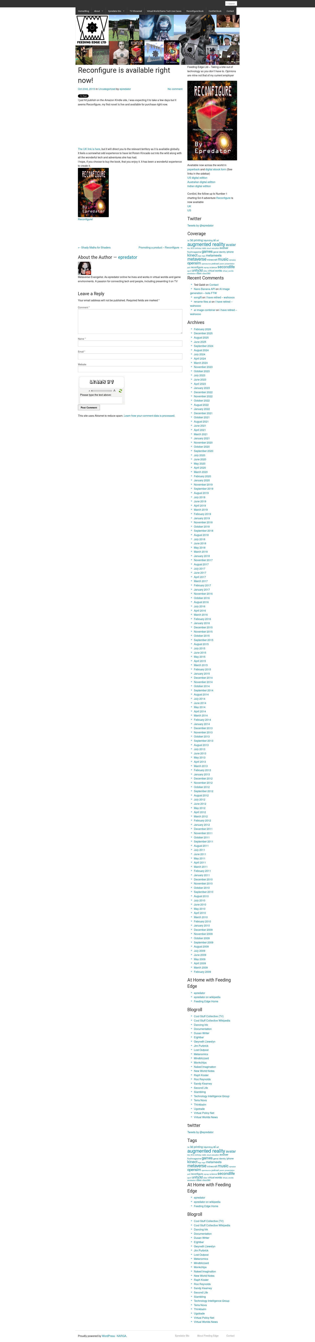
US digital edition (197, 178)
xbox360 (206, 273)
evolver (224, 248)
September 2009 (203, 942)
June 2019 (200, 501)
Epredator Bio (114, 11)
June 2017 (200, 573)
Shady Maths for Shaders (94, 247)
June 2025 (200, 342)
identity (222, 251)
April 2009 (200, 963)
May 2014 (199, 707)
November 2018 (203, 522)
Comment (84, 307)
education (215, 248)
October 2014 (202, 686)
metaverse (196, 259)
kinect (192, 255)
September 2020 (203, 451)
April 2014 (200, 711)
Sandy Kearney (203, 1083)
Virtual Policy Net (204, 1113)
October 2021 (202, 417)
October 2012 (202, 787)
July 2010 (199, 900)
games (207, 251)
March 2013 (201, 766)
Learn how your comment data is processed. (149, 415)
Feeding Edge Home (206, 1001)
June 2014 (200, 703)
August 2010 (201, 896)
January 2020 (202, 480)
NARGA (121, 1336)
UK (189, 206)
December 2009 (203, 930)
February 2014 (202, 720)
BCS (192, 248)
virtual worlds (215, 270)
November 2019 (203, 484)
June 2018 (200, 543)
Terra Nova (200, 1100)
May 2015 (199, 657)
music (223, 259)
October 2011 (202, 837)
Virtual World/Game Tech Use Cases (164, 11)
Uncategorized (107, 89)
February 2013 (202, 770)
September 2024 (203, 346)
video (205, 271)
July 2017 (199, 568)
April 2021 (200, 430)
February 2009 (202, 972)
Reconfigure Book (195, 11)
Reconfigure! (85, 219)
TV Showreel (136, 11)
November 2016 (203, 594)
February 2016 (202, 619)
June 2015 (200, 652)
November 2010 (203, 883)
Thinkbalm (200, 1104)
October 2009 (202, 938)
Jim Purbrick (201, 1046)
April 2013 (200, 762)
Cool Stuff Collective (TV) (209, 1016)
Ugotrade (199, 1109)
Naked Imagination (205, 1067)
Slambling (200, 1092)
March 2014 (201, 715)
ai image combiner (204, 310)
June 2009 (200, 955)
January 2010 (202, 925)
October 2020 (202, 446)
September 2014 (203, 690)
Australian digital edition (201, 182)
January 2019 (202, 518)
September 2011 (203, 841)
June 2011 (200, 854)
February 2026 (202, 329)
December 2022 (203, 392)
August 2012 (201, 795)
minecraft (212, 259)
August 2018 (201, 535)
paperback (193, 169)
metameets (214, 255)
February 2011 (202, 871)
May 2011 (199, 858)
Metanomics (201, 1054)
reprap (206, 267)
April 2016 (200, 610)
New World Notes (204, 1071)
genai (215, 251)
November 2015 (203, 631)
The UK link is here (89, 149)
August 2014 (201, 694)
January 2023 (202, 388)
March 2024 (201, 363)
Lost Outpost (201, 1050)
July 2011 (199, 850)
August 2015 (201, 644)
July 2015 (199, 648)
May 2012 (199, 808)
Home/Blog (83, 11)
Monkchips (200, 1062)
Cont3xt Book (215, 11)
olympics (232, 260)
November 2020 (203, 442)
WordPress (108, 1336)
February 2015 (202, 669)
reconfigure (197, 267)
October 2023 (202, 371)
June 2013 (200, 753)
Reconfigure (223, 198)
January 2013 (202, 774)
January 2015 (202, 673)
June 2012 (200, 804)
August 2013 (201, 745)
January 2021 (202, 438)
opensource (206, 263)
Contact (230, 11)
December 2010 (203, 879)
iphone (230, 251)
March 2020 (201, 472)
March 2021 (201, 434)
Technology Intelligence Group (211, 1096)
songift (198, 297)
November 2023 (203, 367)
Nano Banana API (204, 289)
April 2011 (200, 862)
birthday (198, 248)
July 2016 (199, 606)
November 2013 (203, 732)
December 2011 (203, 829)
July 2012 (199, 799)
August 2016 (201, 602)
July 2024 (199, 354)
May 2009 (199, 959)
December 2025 (203, 333)
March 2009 (201, 967)
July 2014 (199, 699)
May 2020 (199, 463)
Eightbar (199, 1037)
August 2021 (201, 421)
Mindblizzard (201, 1058)
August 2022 (201, 405)
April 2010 (200, 913)
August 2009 (201, 946)
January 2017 (202, 589)
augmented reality (206, 243)
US (189, 210)
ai (214, 240)
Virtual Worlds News (206, 1117)
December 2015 (203, 627)
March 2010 (201, 917)
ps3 (188, 267)
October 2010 (202, 888)
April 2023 (200, 384)
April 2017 (200, 577)
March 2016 (201, 615)
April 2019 (200, 505)
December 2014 (203, 678)
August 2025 (201, 337)
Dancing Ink (201, 1025)
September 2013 (203, 741)
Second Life (201, 1088)
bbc (188, 248)
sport (189, 271)
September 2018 (203, 531)
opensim (194, 262)
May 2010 (199, 909)
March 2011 (201, 867)
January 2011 (202, 875)
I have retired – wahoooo (220, 297)
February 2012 (202, 820)
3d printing (196, 240)
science (213, 267)
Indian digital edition (199, 186)
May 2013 (199, 757)
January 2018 (202, 556)
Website (82, 364)
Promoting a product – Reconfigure (160, 247)
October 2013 (202, 736)
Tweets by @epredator (200, 225)
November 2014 (203, 682)
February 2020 (202, 476)
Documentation (203, 1029)
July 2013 (199, 749)
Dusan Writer (201, 1033)
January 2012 (202, 825)
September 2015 (203, 640)
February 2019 (202, 514)
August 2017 (201, 564)
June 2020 (200, 459)
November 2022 (203, 396)
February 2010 (202, 921)
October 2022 (202, 400)
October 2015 (202, 636)
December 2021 (203, 413)
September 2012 (203, 791)
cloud (209, 248)
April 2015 (200, 661)
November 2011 (203, 833)
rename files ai (202, 301)
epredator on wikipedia (207, 997)
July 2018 (199, 539)
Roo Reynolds (202, 1079)
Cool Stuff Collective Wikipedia (212, 1020)
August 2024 (201, 350)
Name (82, 338)
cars (204, 248)
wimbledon (191, 273)
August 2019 (201, 493)
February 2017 (202, 585)
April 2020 (200, 467)
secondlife (226, 266)
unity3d (197, 270)
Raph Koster (201, 1075)
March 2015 (201, 665)
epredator (125, 89)
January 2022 (202, 409)
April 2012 (200, 812)
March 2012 (201, 816)
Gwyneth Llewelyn (204, 1041)
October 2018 (202, 526)
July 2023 (199, 375)
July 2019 (199, 497)
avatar (231, 244)
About (97, 11)
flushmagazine (194, 251)
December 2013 (203, 728)
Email (81, 351)
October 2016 (202, 598)
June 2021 (200, 425)
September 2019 (203, 488)
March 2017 (201, 581)
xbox (199, 273)
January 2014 (202, 724)
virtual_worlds (228, 271)
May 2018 (199, 547)
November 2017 (203, 560)
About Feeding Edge (208, 1335)
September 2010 (203, 892)
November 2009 (203, 934)
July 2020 (199, 455)
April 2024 (200, 358)
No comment (175, 89)
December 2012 (203, 778)
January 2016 (202, 623)
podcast (215, 263)
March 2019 (201, 509)
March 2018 (201, 552)
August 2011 (201, 846)
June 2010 (200, 904)
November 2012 (203, 783)
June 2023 (200, 379)
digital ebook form (215, 169)
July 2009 (199, 951)
